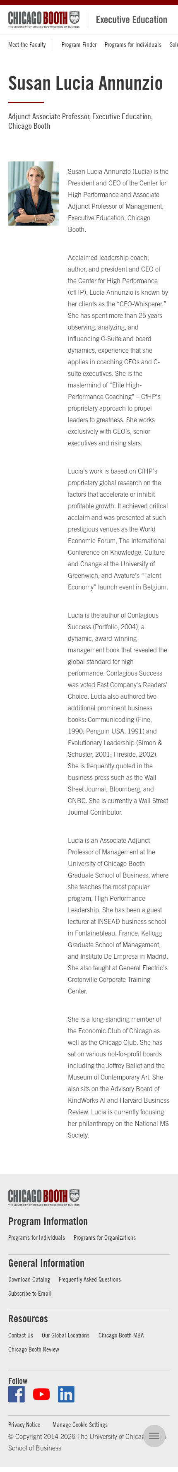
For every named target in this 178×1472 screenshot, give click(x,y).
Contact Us (20, 1335)
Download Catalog (29, 1279)
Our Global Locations (65, 1335)
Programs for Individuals (133, 44)
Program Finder (79, 44)
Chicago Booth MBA (121, 1335)
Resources (28, 1318)
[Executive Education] (129, 19)
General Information (46, 1263)
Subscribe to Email (30, 1293)
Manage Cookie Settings (80, 1424)
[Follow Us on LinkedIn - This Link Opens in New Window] (66, 1394)
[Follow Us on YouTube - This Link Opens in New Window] (41, 1394)
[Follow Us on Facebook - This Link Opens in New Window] (16, 1394)
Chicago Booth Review (33, 1349)
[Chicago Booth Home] (43, 19)
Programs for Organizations (105, 1237)
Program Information (48, 1221)
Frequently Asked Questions (90, 1279)
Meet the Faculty (27, 44)
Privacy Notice (24, 1424)
